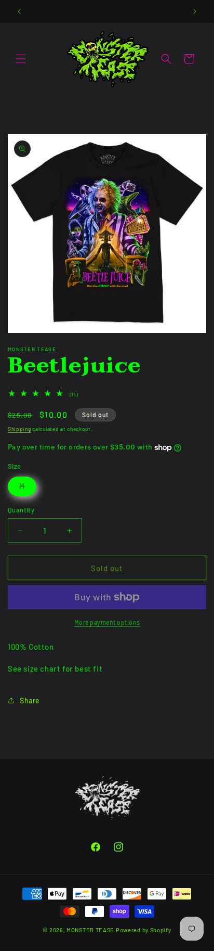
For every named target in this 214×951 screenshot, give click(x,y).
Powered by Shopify (143, 930)
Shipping (19, 429)
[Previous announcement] (19, 11)
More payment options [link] (107, 622)
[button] (20, 58)
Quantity (21, 510)
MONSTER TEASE (90, 930)
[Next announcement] (194, 11)
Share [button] (30, 700)
